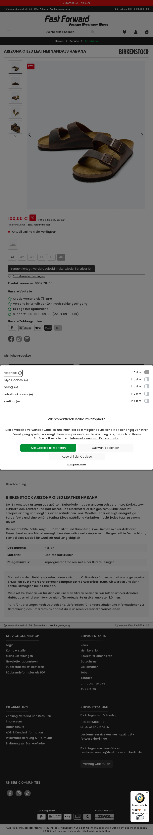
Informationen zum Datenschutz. (94, 438)
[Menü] (146, 793)
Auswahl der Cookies (77, 457)
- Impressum (76, 464)
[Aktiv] (148, 372)
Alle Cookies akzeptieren (48, 448)
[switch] (140, 817)
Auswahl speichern (105, 448)
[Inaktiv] (148, 379)
